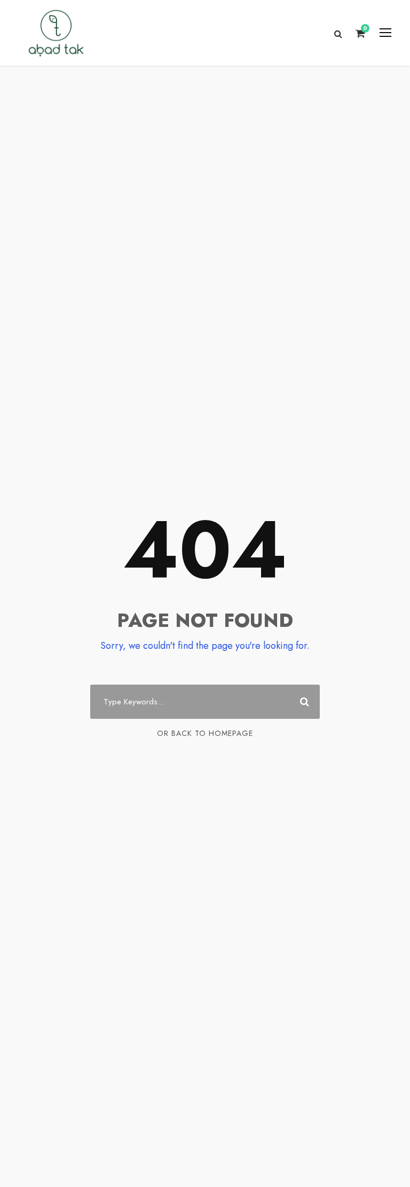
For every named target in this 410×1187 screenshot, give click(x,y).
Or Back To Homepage (205, 733)
